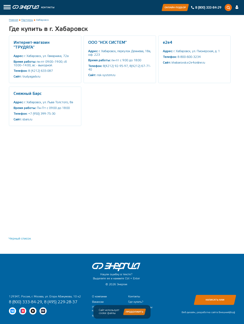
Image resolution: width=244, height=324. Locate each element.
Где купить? (135, 301)
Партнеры (27, 20)
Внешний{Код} (227, 312)
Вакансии (98, 301)
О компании (99, 296)
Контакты (47, 7)
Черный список (20, 238)
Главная (13, 20)
